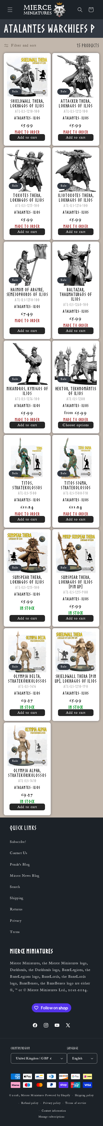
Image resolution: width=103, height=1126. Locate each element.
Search (15, 887)
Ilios (36, 118)
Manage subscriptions (51, 1117)
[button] (10, 9)
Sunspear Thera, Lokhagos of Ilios (27, 579)
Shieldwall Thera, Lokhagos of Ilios (27, 103)
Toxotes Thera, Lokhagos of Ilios (27, 197)
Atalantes (22, 118)
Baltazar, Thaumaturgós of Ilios (76, 294)
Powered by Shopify (57, 1095)
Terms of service (75, 1103)
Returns (16, 909)
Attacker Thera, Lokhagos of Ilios (76, 103)
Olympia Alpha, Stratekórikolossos (27, 772)
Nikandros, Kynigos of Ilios (27, 391)
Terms (15, 932)
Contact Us (19, 853)
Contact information (54, 1111)
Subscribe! (18, 842)
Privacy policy (52, 1103)
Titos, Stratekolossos (27, 485)
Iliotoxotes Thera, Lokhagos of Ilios (76, 197)
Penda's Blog (20, 864)
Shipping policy (84, 1095)
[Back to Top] (93, 1116)
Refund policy (29, 1103)
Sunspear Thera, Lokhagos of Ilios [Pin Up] (76, 582)
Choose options (76, 425)
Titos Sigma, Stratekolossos (76, 485)
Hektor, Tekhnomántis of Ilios (75, 391)
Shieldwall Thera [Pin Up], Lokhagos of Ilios (76, 678)
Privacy (15, 921)
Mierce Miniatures (32, 1095)
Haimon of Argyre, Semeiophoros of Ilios (27, 292)
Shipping (17, 898)
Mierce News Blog (25, 875)
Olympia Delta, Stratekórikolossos (27, 678)
